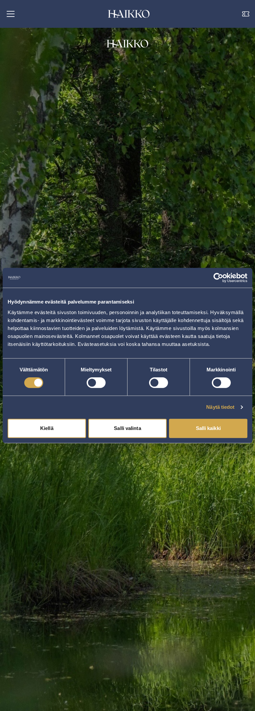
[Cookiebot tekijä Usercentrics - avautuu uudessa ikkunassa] (218, 278)
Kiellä (46, 428)
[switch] (96, 382)
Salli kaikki (208, 428)
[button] (11, 13)
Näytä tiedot (220, 407)
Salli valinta (127, 428)
